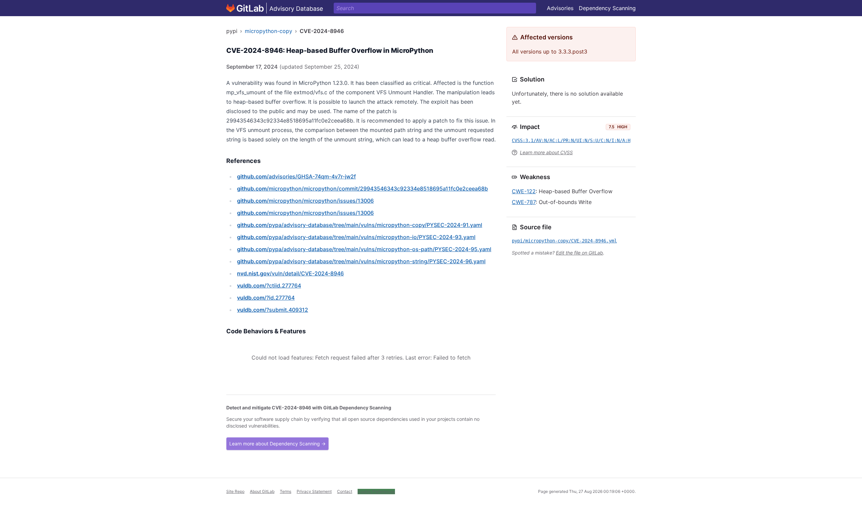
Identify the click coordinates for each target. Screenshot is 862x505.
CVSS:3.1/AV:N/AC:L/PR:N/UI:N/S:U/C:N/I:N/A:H (571, 140)
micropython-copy (268, 31)
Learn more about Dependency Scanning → (277, 443)
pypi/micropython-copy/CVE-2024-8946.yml (564, 240)
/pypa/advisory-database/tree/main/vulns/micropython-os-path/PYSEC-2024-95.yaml (364, 249)
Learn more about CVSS (546, 152)
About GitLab (262, 491)
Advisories (560, 8)
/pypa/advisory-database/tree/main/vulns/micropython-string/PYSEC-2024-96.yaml (361, 261)
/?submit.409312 (272, 309)
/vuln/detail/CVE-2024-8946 (290, 273)
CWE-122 (524, 191)
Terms (285, 491)
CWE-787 (524, 202)
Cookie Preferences (376, 491)
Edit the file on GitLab (579, 253)
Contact (344, 491)
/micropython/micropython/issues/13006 (305, 200)
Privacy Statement (314, 491)
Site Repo (235, 491)
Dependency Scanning (607, 8)
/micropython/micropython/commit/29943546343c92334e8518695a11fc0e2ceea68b (362, 188)
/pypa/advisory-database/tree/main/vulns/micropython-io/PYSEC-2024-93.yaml (356, 237)
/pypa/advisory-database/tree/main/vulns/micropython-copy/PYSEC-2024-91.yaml (359, 225)
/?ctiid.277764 (269, 285)
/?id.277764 (266, 297)
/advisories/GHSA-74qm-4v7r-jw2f (296, 176)
